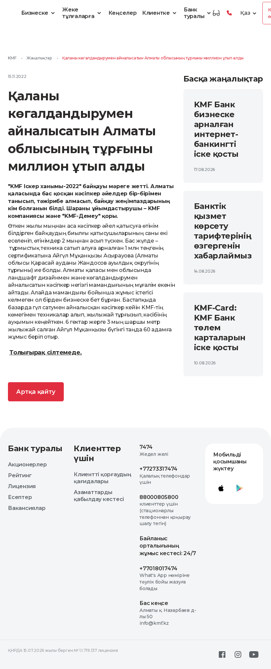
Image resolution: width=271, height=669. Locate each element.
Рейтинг (19, 475)
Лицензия (22, 486)
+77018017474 (158, 568)
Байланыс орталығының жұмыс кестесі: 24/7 (167, 545)
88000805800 (158, 497)
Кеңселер (122, 13)
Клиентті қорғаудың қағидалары (102, 478)
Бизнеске (34, 13)
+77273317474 (158, 469)
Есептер (20, 497)
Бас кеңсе (153, 603)
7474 (146, 447)
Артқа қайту (36, 391)
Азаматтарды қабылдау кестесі (99, 495)
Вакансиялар (26, 508)
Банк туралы (194, 12)
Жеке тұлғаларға (78, 12)
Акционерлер (27, 464)
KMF (12, 57)
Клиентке (156, 13)
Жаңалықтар (39, 57)
